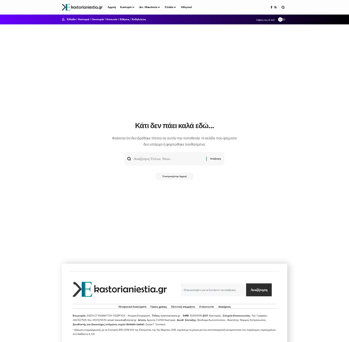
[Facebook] (271, 7)
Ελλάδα (71, 19)
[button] (283, 7)
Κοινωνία (111, 19)
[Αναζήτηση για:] (168, 158)
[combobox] (213, 289)
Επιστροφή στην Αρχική (174, 176)
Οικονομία (98, 19)
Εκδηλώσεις (139, 19)
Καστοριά (83, 19)
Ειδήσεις (125, 19)
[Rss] (275, 7)
